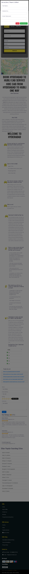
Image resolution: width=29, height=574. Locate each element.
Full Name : (5, 5)
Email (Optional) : (6, 16)
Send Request (24, 23)
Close (17, 23)
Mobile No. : (5, 11)
